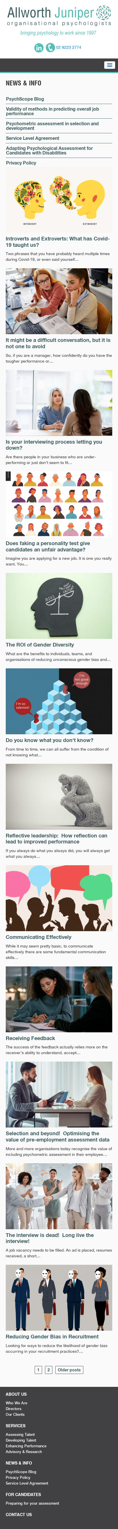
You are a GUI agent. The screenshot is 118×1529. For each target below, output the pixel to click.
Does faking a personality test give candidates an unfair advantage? (48, 546)
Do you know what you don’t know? (49, 740)
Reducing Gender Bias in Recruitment (52, 1336)
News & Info (19, 1463)
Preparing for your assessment (32, 1503)
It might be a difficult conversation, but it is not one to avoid (58, 343)
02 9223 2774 (68, 47)
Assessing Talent (20, 1434)
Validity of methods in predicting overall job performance (52, 111)
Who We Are (16, 1403)
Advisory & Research (24, 1451)
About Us (16, 1394)
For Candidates (23, 1494)
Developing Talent (21, 1440)
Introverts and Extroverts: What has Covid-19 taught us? (58, 241)
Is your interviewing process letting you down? (54, 444)
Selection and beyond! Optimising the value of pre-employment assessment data (57, 1136)
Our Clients (15, 1414)
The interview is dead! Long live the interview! (50, 1238)
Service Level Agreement (32, 138)
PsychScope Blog (25, 98)
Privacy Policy (21, 162)
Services (15, 1425)
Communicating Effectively (38, 937)
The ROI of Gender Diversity (40, 644)
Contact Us (19, 1514)
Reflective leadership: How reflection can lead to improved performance (56, 838)
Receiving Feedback (30, 1038)
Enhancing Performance (26, 1446)
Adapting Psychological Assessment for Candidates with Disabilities (49, 150)
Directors (13, 1408)
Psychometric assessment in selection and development (52, 126)
